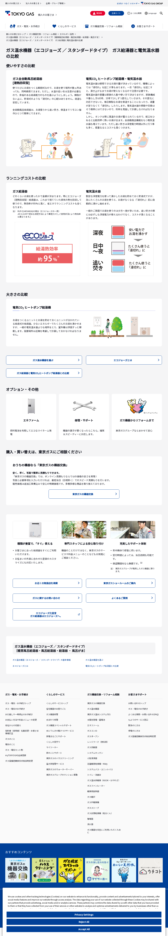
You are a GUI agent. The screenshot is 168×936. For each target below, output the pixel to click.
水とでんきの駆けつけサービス (60, 730)
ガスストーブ (93, 807)
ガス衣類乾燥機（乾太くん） (100, 813)
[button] (161, 13)
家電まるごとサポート (56, 736)
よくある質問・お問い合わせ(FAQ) (143, 714)
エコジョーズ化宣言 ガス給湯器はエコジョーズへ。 (46, 614)
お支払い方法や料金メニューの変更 (21, 719)
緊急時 (99, 13)
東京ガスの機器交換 (83, 494)
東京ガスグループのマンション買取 (62, 774)
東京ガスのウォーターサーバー (60, 769)
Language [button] (152, 13)
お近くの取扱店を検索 (46, 583)
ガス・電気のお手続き (15, 708)
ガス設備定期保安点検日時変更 (19, 760)
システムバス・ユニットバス (100, 769)
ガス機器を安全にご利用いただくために (104, 831)
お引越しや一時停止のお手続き (19, 714)
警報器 (90, 818)
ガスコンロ (92, 730)
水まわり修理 (52, 719)
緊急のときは (134, 725)
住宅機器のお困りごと (56, 708)
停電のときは (134, 730)
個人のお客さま (12, 3)
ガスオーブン (93, 736)
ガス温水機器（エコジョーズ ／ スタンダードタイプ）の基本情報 (42, 659)
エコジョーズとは (123, 360)
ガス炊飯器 (92, 747)
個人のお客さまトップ (16, 34)
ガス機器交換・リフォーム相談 (43, 34)
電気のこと (10, 744)
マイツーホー (52, 747)
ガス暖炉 (91, 796)
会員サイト (116, 13)
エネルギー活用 (67, 34)
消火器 (90, 824)
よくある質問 (136, 13)
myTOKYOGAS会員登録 (15, 755)
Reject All (84, 921)
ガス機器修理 (52, 714)
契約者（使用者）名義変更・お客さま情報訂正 (22, 732)
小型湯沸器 (92, 758)
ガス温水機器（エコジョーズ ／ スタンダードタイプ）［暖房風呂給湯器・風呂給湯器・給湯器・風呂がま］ (53, 37)
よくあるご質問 (120, 598)
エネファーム (93, 725)
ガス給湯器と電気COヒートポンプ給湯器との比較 (43, 373)
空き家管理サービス (55, 763)
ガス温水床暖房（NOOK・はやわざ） (103, 780)
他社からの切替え (13, 725)
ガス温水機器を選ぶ (43, 360)
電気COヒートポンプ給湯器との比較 (102, 665)
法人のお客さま (32, 3)
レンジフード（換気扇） (98, 741)
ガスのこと (10, 738)
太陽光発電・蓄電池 (96, 719)
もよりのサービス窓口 (138, 719)
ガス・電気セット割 (14, 749)
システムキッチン (95, 752)
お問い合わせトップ (137, 703)
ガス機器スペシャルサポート (59, 725)
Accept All (84, 929)
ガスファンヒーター (96, 785)
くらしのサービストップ (57, 703)
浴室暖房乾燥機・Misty (97, 763)
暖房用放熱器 (93, 791)
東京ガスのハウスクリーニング (60, 758)
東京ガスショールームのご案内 (120, 583)
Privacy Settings (84, 914)
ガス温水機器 (93, 708)
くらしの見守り (53, 741)
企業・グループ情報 (54, 3)
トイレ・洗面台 (94, 774)
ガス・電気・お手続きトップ (18, 703)
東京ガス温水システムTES (98, 714)
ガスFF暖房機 (93, 802)
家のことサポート (54, 752)
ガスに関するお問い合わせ (46, 598)
